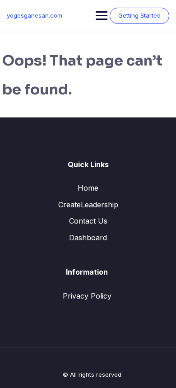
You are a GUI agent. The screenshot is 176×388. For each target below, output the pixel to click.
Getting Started (139, 15)
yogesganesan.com (34, 15)
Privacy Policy (87, 295)
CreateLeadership (88, 204)
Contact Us (88, 220)
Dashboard (88, 237)
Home (88, 187)
